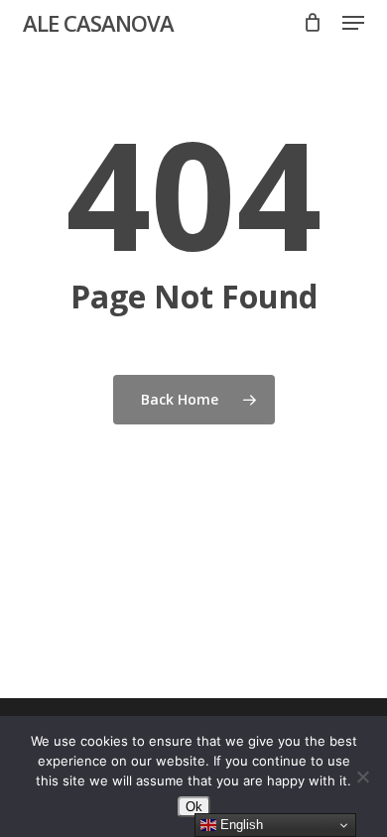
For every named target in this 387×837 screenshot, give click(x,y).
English (239, 824)
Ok (194, 806)
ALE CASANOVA (98, 23)
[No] (362, 776)
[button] (353, 23)
